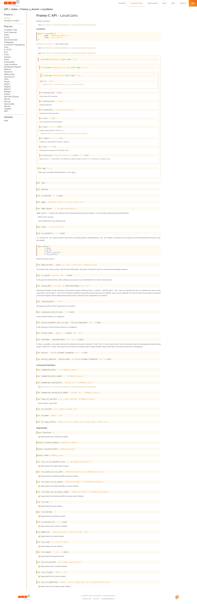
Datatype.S (55, 59)
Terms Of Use (87, 598)
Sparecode (9, 104)
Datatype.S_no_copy (61, 67)
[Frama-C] (12, 6)
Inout (6, 59)
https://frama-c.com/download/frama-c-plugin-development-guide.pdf (68, 25)
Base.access (91, 265)
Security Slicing (11, 96)
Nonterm (8, 71)
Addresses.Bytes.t (68, 209)
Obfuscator (9, 74)
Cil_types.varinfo (68, 399)
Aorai (6, 37)
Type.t (51, 81)
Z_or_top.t (57, 37)
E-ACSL (8, 49)
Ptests (7, 81)
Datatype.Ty (58, 75)
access (78, 265)
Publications (152, 3)
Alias (6, 34)
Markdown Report (12, 66)
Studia (7, 106)
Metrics (7, 69)
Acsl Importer (10, 32)
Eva (6, 52)
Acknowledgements (107, 598)
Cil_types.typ (75, 422)
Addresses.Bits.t (60, 35)
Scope (7, 94)
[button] (193, 3)
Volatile (7, 108)
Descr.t (62, 101)
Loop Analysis (10, 64)
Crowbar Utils (10, 29)
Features (122, 3)
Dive (6, 47)
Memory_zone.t (70, 370)
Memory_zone (57, 455)
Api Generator (10, 39)
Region (7, 86)
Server (7, 99)
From (6, 54)
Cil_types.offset (95, 422)
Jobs (173, 3)
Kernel (7, 18)
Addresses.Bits (68, 449)
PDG (6, 79)
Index (14, 9)
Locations (47, 9)
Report (7, 89)
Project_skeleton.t (63, 155)
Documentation (136, 3)
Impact (7, 57)
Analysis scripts (11, 20)
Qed (6, 120)
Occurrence (9, 76)
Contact (183, 3)
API (6, 9)
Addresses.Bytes (69, 443)
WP (6, 111)
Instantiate (9, 62)
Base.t (60, 333)
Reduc (7, 84)
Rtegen (7, 91)
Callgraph (8, 42)
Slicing (7, 101)
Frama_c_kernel (30, 9)
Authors (96, 598)
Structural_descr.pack (64, 110)
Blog (164, 3)
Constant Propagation (14, 44)
